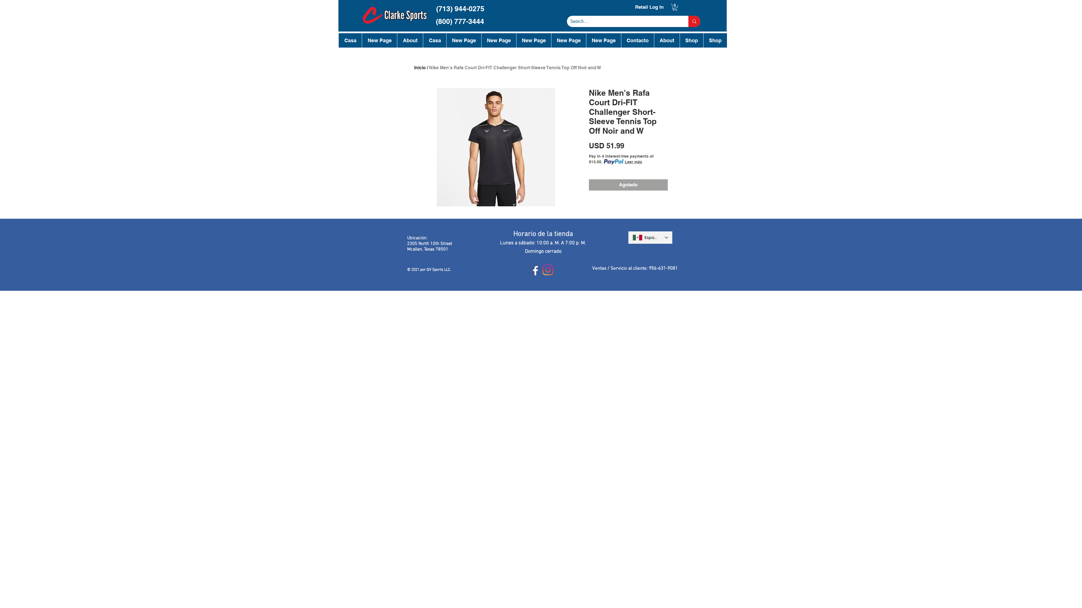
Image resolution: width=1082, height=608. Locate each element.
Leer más (633, 162)
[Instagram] (547, 269)
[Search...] (694, 21)
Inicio (420, 67)
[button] (675, 7)
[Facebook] (534, 269)
